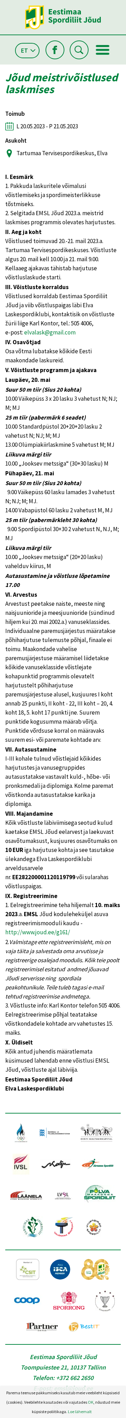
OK (90, 1402)
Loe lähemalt (80, 1411)
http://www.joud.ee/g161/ (37, 932)
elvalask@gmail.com (50, 332)
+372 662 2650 (74, 1378)
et (24, 50)
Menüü (102, 50)
